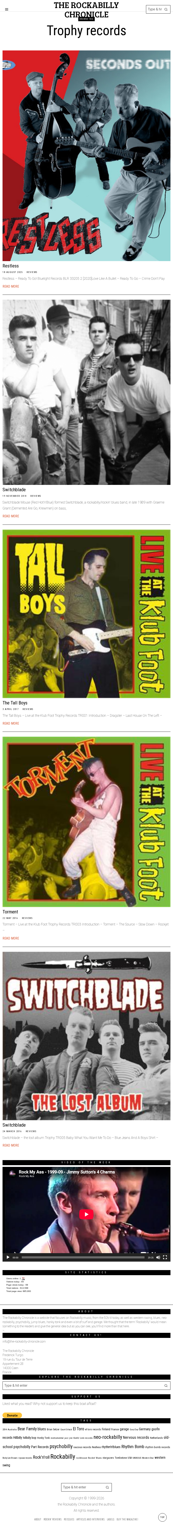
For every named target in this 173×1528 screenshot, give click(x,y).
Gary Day (134, 1429)
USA (130, 1457)
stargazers (108, 1457)
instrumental (57, 1437)
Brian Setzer (53, 1429)
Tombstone (121, 1457)
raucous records (82, 1447)
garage (124, 1429)
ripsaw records (25, 1458)
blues (42, 1429)
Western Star (148, 1458)
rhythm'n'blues (111, 1447)
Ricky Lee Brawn (10, 1458)
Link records (86, 1438)
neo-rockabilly (107, 1437)
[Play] (8, 1257)
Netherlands (156, 1437)
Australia (12, 1429)
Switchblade (14, 489)
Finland (106, 1429)
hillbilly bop (29, 1438)
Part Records (40, 1447)
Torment (10, 911)
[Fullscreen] (165, 1257)
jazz (66, 1438)
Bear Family (27, 1428)
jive (71, 1438)
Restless (11, 266)
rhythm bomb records (157, 1447)
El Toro (78, 1428)
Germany (145, 1429)
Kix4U (76, 1438)
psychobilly (61, 1446)
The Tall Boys (15, 703)
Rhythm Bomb (132, 1446)
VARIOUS (136, 1458)
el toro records (93, 1429)
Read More (11, 286)
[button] (166, 9)
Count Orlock (66, 1429)
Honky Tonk (43, 1437)
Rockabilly (62, 1456)
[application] (86, 1214)
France (115, 1429)
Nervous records (136, 1437)
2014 (5, 1429)
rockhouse (81, 1458)
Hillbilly (17, 1438)
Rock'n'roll (41, 1457)
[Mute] (158, 1257)
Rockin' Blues (95, 1458)
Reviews (32, 272)
